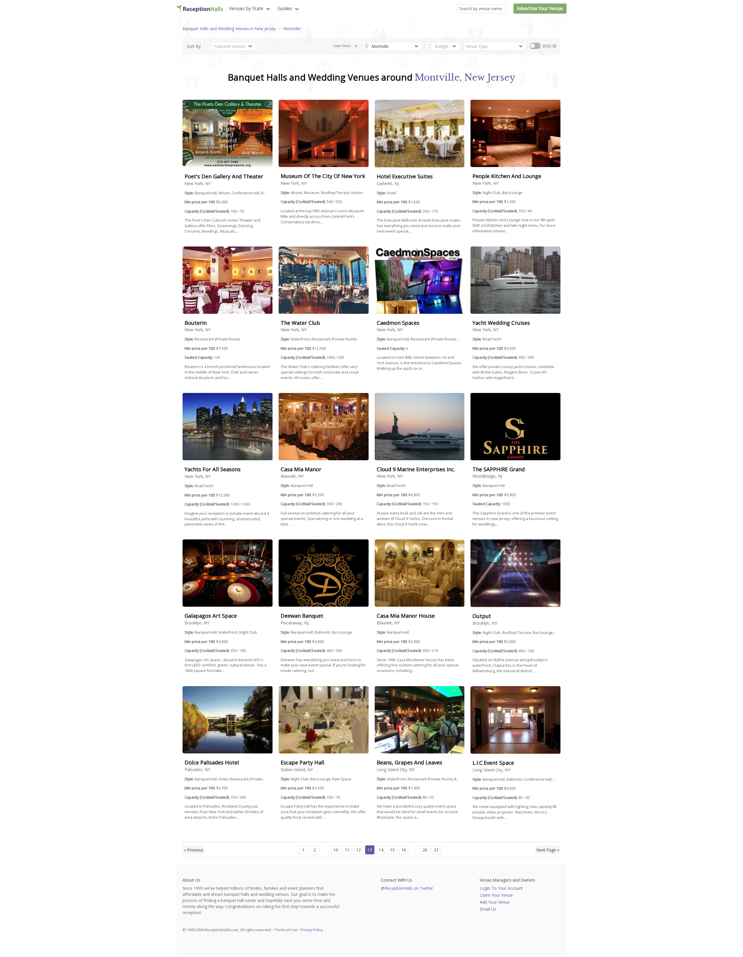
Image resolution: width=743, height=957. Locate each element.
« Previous (193, 850)
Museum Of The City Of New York (323, 176)
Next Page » (547, 850)
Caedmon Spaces (398, 322)
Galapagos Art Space (211, 615)
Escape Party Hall (302, 762)
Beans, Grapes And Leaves (409, 762)
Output (482, 615)
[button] (356, 46)
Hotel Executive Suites (405, 176)
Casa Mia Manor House (406, 615)
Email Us (488, 909)
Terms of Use (286, 929)
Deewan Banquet (302, 615)
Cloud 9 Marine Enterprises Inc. (416, 469)
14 (381, 850)
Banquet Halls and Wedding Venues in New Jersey (229, 28)
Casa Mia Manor (301, 469)
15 (392, 850)
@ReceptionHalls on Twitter (407, 888)
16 (403, 850)
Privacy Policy (312, 929)
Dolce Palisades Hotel (212, 762)
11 (347, 850)
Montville (291, 28)
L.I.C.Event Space (493, 762)
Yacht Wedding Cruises (501, 322)
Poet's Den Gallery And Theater (224, 176)
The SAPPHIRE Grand (499, 469)
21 (436, 850)
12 (358, 850)
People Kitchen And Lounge (507, 176)
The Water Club (300, 322)
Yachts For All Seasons (213, 469)
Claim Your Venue (496, 895)
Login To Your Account (501, 888)
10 (335, 850)
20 (425, 850)
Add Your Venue (495, 902)
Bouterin (196, 322)
